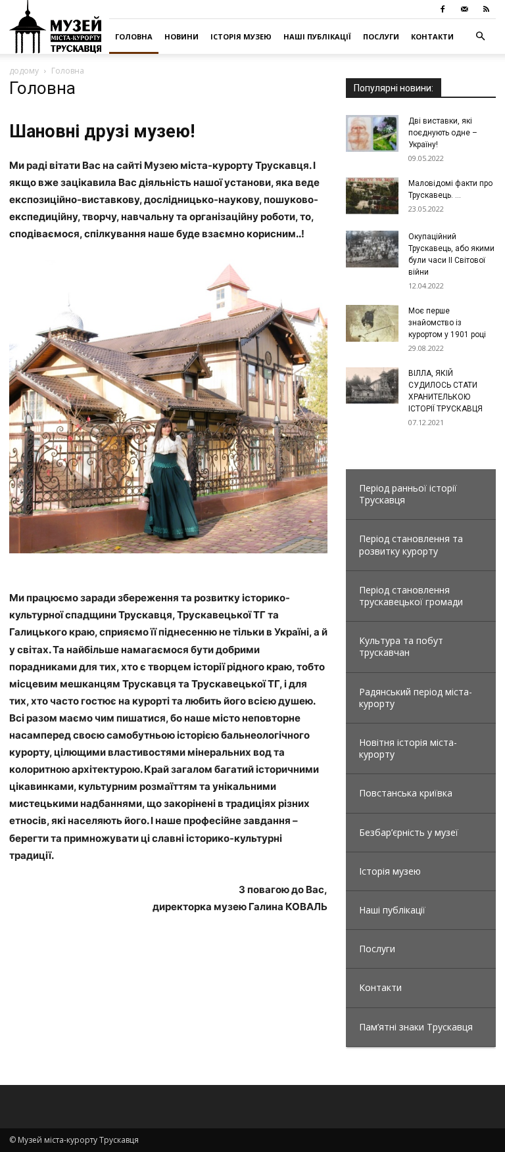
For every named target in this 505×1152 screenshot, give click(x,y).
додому (24, 70)
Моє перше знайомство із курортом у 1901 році (447, 322)
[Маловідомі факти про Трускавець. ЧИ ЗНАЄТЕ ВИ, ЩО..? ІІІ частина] (372, 195)
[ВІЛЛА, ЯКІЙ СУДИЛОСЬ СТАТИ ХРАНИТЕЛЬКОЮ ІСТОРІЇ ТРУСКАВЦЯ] (372, 385)
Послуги (381, 36)
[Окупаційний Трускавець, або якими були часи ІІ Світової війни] (372, 249)
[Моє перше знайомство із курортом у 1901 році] (372, 323)
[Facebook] (442, 9)
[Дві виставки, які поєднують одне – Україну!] (372, 133)
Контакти (432, 36)
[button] (480, 36)
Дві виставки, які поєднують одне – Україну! (442, 132)
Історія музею (241, 36)
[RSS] (486, 9)
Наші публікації (317, 36)
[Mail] (464, 9)
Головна (134, 36)
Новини (181, 36)
